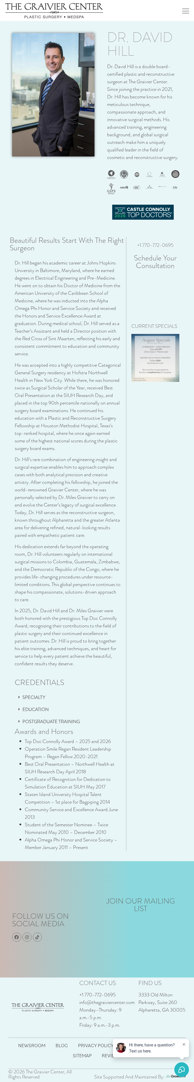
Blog (62, 1045)
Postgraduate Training (51, 721)
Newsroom (31, 1045)
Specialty (33, 697)
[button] (68, 697)
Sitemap (82, 1055)
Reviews (112, 1055)
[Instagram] (27, 937)
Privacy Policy (95, 1045)
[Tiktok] (37, 937)
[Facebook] (16, 937)
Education (35, 709)
